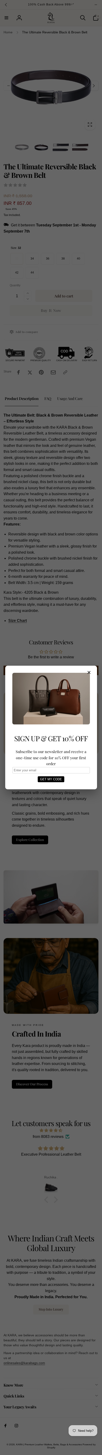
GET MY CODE (51, 779)
